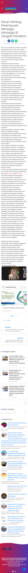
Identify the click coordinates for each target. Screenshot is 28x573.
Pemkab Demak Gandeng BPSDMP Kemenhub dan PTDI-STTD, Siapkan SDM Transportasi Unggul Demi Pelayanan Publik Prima (17, 391)
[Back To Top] (24, 569)
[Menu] (2, 2)
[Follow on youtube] (13, 571)
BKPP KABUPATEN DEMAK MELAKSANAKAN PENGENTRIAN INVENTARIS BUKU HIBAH (17, 464)
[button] (9, 40)
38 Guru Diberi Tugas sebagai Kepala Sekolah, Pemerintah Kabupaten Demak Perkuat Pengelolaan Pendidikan (17, 359)
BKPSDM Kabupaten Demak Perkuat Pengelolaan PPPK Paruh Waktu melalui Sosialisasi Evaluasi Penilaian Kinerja (17, 375)
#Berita (9, 320)
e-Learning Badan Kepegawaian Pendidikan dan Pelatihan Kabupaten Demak (16, 453)
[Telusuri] (26, 8)
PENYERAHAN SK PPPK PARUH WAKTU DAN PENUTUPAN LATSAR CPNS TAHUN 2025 (16, 519)
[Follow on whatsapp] (15, 571)
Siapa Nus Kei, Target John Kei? (17, 486)
